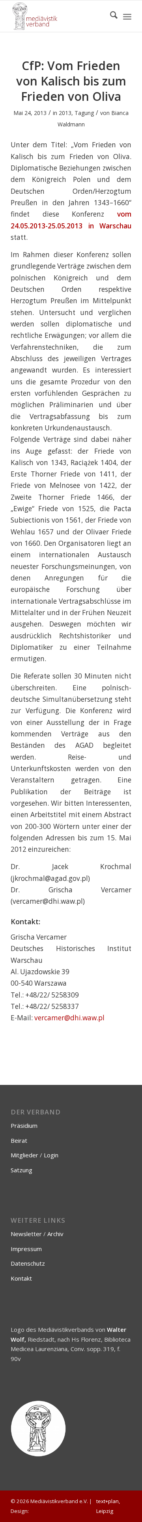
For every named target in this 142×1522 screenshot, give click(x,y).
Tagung (84, 113)
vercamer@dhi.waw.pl (69, 1017)
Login (51, 1155)
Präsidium (24, 1125)
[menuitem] (110, 16)
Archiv (55, 1234)
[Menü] (127, 16)
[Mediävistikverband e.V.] (59, 16)
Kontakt (21, 1278)
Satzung (21, 1170)
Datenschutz (28, 1263)
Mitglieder (24, 1155)
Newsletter (26, 1234)
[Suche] (110, 16)
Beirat (19, 1140)
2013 (65, 113)
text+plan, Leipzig (108, 1506)
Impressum (26, 1249)
